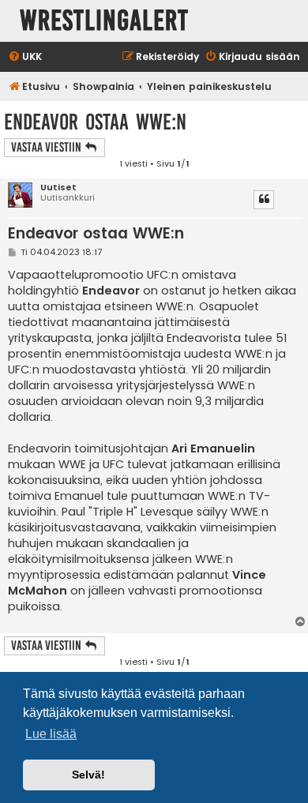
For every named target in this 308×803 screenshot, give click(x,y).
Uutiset (58, 187)
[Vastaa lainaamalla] (264, 199)
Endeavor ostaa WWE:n (95, 122)
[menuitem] (25, 57)
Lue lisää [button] (51, 734)
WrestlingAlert (104, 21)
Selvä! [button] (88, 774)
